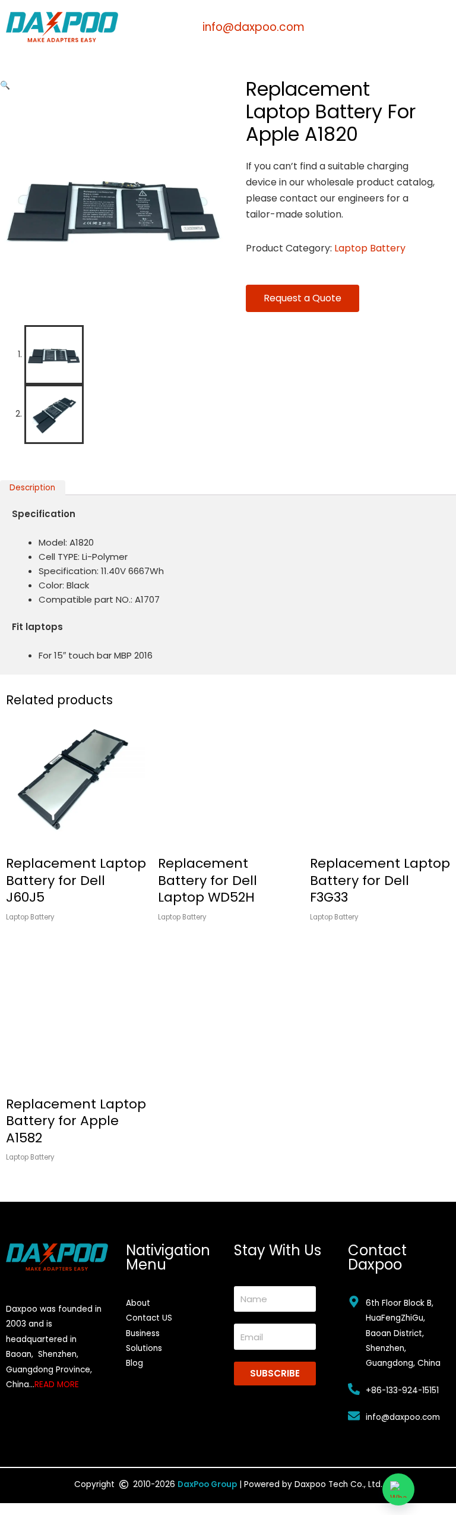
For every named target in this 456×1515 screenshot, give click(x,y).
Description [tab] (32, 487)
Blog (134, 1363)
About (138, 1303)
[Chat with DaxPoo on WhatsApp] (398, 1489)
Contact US (149, 1318)
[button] (5, 85)
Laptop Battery (370, 248)
